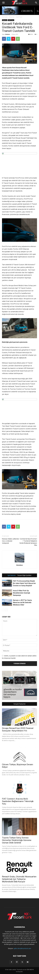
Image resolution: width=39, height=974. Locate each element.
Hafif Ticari (19, 17)
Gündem (7, 34)
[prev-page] (3, 610)
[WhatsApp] (18, 39)
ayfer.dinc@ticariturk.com (22, 948)
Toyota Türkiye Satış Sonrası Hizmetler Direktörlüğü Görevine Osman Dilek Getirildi (16, 840)
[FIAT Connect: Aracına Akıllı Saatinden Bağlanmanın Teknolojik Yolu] (19, 787)
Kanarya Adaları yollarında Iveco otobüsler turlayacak (10, 541)
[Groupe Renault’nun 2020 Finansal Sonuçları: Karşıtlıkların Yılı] (19, 717)
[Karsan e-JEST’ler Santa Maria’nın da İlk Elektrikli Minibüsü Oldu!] (7, 602)
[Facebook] (4, 39)
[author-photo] (19, 562)
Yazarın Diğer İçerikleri (24, 575)
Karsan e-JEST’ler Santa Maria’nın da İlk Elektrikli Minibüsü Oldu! (22, 602)
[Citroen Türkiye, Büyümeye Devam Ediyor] (19, 753)
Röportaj (12, 17)
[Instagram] (17, 962)
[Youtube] (28, 962)
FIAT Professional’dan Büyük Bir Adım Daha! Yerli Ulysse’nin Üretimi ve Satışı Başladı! (24, 583)
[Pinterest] (13, 39)
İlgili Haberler (12, 575)
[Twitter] (9, 39)
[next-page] (6, 610)
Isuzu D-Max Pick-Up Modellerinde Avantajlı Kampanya (21, 593)
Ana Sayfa (5, 17)
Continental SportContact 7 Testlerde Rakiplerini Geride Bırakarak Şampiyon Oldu (28, 542)
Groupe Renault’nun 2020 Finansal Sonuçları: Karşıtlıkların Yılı (17, 729)
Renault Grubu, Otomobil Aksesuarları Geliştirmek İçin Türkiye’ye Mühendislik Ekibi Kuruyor (19, 879)
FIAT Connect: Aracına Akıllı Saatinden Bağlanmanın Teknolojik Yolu (18, 801)
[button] (3, 2)
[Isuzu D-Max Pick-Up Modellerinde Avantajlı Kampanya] (7, 592)
